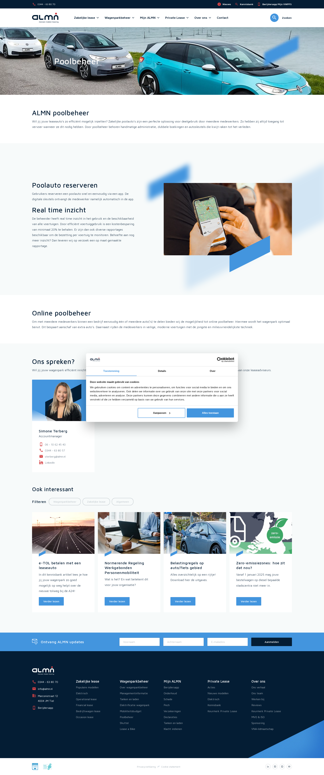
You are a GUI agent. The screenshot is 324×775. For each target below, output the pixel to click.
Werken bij (257, 699)
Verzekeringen (172, 711)
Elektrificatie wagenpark (135, 705)
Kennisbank (214, 705)
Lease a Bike (127, 728)
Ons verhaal (258, 687)
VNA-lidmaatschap (262, 728)
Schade (168, 699)
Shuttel (124, 722)
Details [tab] (162, 370)
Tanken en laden (129, 699)
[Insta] (282, 766)
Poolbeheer (126, 717)
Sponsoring (258, 722)
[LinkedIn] (268, 766)
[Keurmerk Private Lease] (35, 766)
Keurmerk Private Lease (222, 711)
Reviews (256, 705)
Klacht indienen (173, 728)
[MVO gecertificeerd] (47, 766)
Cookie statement (170, 766)
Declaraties (170, 717)
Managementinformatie (134, 693)
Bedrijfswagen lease (88, 711)
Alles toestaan (210, 412)
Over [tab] (212, 370)
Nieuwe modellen (218, 693)
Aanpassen (159, 412)
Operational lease (86, 699)
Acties (211, 687)
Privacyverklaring (146, 766)
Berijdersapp (171, 687)
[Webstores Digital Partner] (45, 18)
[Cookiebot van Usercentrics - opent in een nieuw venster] (219, 359)
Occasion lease (84, 717)
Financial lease (84, 705)
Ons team (257, 693)
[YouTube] (289, 766)
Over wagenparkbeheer (134, 687)
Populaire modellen (87, 687)
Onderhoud (170, 693)
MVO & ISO (258, 717)
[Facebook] (275, 766)
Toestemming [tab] (111, 370)
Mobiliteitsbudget (130, 711)
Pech (167, 705)
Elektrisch (82, 693)
